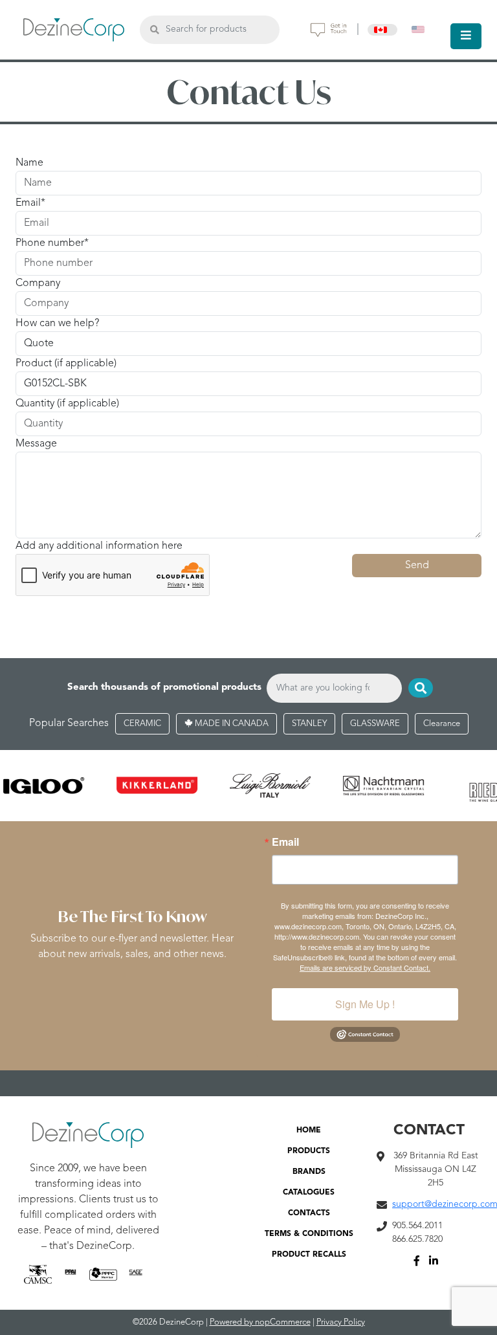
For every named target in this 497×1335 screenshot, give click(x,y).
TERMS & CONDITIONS (309, 1234)
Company (38, 283)
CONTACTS (309, 1213)
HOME (308, 1130)
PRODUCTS (308, 1151)
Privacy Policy (340, 1322)
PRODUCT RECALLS (309, 1255)
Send (417, 565)
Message (36, 444)
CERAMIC (142, 724)
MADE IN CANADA (231, 724)
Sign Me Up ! (365, 1004)
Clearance (441, 724)
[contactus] (328, 30)
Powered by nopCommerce (260, 1322)
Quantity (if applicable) (67, 404)
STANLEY (309, 724)
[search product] (154, 29)
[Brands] (248, 785)
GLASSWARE (375, 724)
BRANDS (309, 1172)
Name (29, 163)
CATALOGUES (309, 1193)
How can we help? (57, 323)
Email (28, 203)
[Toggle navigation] (465, 36)
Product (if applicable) (66, 364)
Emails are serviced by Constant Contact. (365, 967)
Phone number (50, 243)
